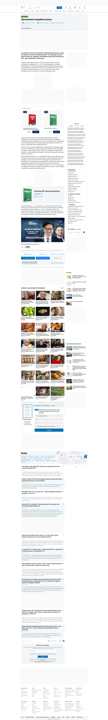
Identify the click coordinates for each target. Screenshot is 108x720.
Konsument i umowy (46, 692)
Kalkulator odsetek (57, 707)
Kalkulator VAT (56, 706)
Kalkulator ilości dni (57, 704)
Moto (64, 10)
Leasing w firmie (57, 695)
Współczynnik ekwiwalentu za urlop (75, 209)
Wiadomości (23, 456)
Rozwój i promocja (24, 707)
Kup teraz (36, 131)
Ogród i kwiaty (78, 695)
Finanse (77, 692)
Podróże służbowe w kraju (69, 703)
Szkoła (33, 704)
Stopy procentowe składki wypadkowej (75, 206)
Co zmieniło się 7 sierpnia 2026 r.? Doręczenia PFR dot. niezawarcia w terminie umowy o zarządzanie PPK (76, 145)
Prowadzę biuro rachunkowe (70, 691)
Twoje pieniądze (57, 10)
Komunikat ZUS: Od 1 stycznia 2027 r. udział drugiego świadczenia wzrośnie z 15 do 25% (76, 135)
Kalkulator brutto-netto (72, 176)
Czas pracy (70, 195)
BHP (42, 457)
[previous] (48, 641)
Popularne (71, 125)
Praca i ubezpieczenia (58, 692)
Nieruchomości (70, 10)
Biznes (37, 10)
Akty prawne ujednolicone (47, 708)
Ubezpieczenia (46, 459)
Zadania (22, 706)
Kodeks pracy (30, 456)
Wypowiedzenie (24, 457)
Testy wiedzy (34, 712)
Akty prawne (45, 701)
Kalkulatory (72, 170)
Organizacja (23, 703)
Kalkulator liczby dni (72, 171)
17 (69, 232)
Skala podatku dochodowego (70, 710)
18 (71, 232)
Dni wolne (68, 272)
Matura (33, 710)
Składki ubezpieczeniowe (69, 706)
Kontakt (67, 717)
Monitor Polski (45, 704)
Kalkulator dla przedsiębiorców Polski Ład (76, 181)
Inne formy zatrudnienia (25, 460)
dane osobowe (41, 209)
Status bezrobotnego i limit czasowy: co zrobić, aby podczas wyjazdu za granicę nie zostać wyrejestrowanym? (76, 141)
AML (66, 696)
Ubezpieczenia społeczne (34, 457)
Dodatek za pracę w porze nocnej (74, 213)
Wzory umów (78, 707)
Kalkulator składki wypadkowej (74, 186)
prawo (37, 156)
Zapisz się (43, 656)
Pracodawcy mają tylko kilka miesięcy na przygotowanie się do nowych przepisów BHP (76, 129)
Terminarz (72, 229)
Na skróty (78, 701)
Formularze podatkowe (80, 708)
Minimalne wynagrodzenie (69, 704)
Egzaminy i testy (35, 707)
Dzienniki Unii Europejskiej (47, 707)
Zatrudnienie (37, 456)
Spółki (55, 691)
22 (81, 232)
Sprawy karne (45, 691)
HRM (45, 457)
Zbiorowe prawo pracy (37, 459)
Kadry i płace (23, 708)
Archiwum (77, 704)
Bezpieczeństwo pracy (39, 460)
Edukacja (77, 10)
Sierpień (78, 229)
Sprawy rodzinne (46, 689)
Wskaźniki (72, 204)
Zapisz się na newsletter (59, 254)
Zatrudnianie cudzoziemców (73, 344)
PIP (22, 250)
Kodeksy (44, 710)
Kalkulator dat (70, 173)
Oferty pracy (23, 462)
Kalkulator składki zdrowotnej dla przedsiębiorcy (74, 184)
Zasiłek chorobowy (71, 218)
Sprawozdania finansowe (69, 695)
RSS (63, 717)
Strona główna (23, 14)
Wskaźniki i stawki (68, 701)
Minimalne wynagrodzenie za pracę (75, 211)
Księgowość (26, 10)
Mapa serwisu (80, 717)
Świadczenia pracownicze (50, 456)
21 (79, 232)
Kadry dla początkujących (51, 460)
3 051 (60, 640)
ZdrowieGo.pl (78, 703)
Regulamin (53, 717)
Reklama (73, 717)
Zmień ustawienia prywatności (42, 717)
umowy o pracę (39, 64)
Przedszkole (34, 703)
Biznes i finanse (57, 689)
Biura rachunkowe (68, 688)
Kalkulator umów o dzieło (73, 179)
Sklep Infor (45, 696)
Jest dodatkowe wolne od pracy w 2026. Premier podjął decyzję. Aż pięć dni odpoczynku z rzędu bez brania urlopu (75, 148)
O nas (22, 717)
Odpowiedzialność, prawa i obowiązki (47, 14)
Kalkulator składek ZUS (72, 188)
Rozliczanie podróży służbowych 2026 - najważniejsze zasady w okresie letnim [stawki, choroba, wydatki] (75, 161)
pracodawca (43, 69)
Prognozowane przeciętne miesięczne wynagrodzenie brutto (75, 220)
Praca (44, 695)
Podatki (22, 689)
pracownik (34, 206)
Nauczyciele (34, 706)
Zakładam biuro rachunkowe (70, 689)
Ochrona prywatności (29, 717)
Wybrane (82, 125)
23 (83, 232)
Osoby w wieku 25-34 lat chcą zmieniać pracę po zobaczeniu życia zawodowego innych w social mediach (76, 132)
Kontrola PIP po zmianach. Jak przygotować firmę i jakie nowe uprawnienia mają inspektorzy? (76, 138)
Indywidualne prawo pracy (35, 14)
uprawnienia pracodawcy (30, 250)
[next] (63, 641)
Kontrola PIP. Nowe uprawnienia (47, 191)
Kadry (32, 10)
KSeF (83, 10)
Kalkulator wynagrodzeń (73, 174)
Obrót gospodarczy (24, 692)
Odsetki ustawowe (68, 708)
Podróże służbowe (68, 707)
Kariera (58, 717)
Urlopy (42, 456)
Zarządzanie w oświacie (36, 708)
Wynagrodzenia (51, 457)
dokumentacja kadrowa (55, 250)
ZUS (33, 460)
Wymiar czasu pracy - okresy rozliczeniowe (76, 216)
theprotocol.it (78, 710)
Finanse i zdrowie (57, 696)
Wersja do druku (29, 254)
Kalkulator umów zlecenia (73, 178)
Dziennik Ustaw (45, 703)
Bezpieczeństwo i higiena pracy (74, 202)
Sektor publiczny (44, 10)
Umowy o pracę (71, 197)
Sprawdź (38, 195)
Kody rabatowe (78, 706)
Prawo (51, 10)
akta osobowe (53, 164)
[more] (62, 250)
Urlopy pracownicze (72, 200)
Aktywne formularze (75, 194)
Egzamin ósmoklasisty (36, 711)
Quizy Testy (70, 223)
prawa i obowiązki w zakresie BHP (43, 250)
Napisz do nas (44, 254)
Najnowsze (77, 125)
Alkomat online (71, 191)
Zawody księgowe (24, 695)
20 (76, 232)
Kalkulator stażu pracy (58, 708)
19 (74, 232)
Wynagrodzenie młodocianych (74, 214)
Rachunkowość (23, 691)
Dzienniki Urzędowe (46, 706)
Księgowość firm (24, 688)
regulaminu (43, 653)
